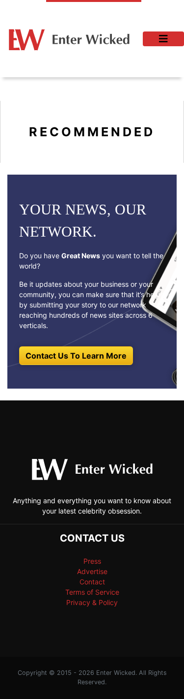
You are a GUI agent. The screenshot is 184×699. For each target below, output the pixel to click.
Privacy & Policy (92, 602)
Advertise (92, 571)
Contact (92, 581)
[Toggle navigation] (163, 38)
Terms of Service (92, 592)
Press (92, 561)
